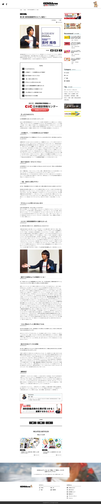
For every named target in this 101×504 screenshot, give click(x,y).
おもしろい (75, 89)
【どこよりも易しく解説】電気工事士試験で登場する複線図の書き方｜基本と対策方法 (75, 37)
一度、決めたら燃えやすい (31, 79)
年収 (77, 93)
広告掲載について (72, 492)
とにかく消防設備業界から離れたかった (34, 85)
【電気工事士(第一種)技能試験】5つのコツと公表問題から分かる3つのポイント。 (76, 43)
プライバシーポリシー (73, 496)
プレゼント (72, 498)
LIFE (67, 75)
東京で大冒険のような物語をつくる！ (34, 89)
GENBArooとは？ (72, 487)
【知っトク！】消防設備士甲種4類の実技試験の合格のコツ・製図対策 (75, 59)
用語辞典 (68, 81)
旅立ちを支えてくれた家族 (31, 95)
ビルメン (66, 91)
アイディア (69, 89)
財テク (66, 97)
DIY (65, 89)
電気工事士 (73, 47)
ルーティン (77, 91)
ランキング (71, 91)
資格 (72, 46)
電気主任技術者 (77, 46)
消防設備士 (54, 20)
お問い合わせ (71, 489)
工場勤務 (73, 93)
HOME (21, 9)
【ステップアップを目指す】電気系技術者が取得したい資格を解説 (75, 51)
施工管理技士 (67, 95)
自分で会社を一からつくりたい (32, 75)
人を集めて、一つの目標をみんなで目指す (35, 72)
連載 (60, 20)
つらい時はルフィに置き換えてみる (33, 92)
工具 (69, 93)
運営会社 (70, 494)
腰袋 (77, 95)
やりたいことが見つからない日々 (33, 82)
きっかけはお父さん (30, 69)
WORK (25, 9)
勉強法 (73, 62)
